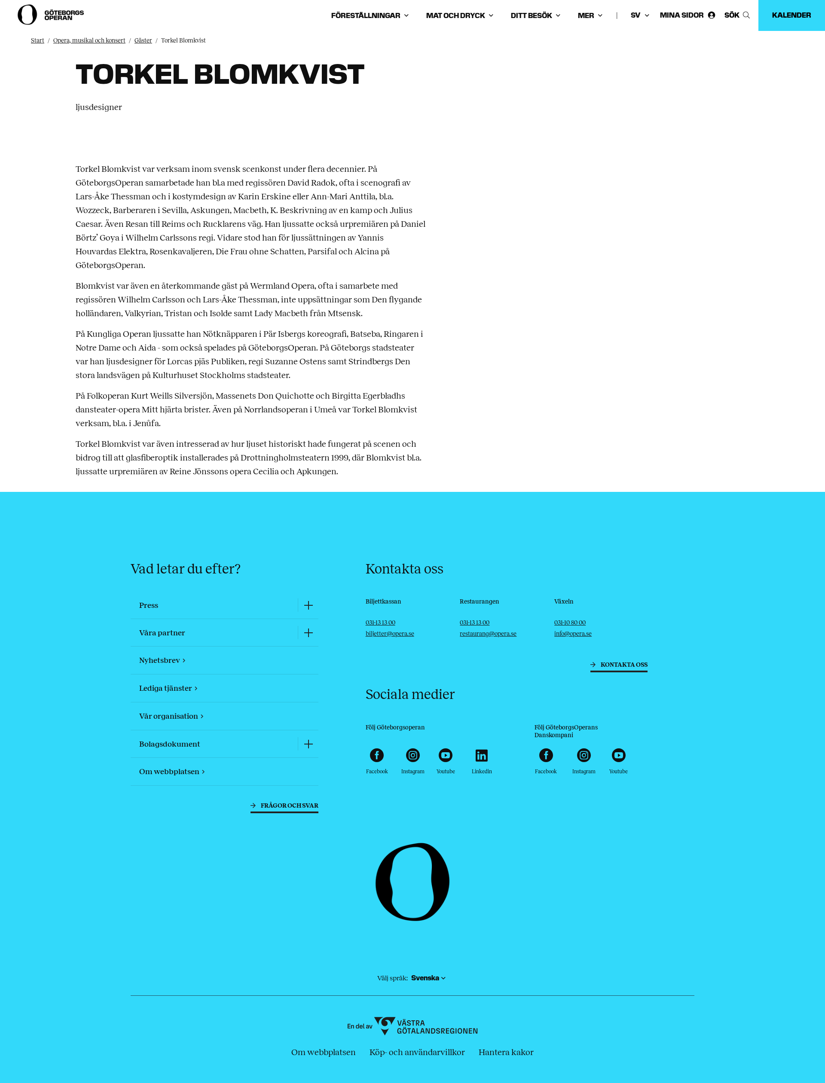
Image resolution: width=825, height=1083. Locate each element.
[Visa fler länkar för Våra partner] (308, 632)
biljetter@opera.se (390, 634)
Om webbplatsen (323, 1052)
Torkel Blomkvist (183, 40)
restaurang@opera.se (488, 634)
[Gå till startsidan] (51, 14)
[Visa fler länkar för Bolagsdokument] (308, 743)
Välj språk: (392, 978)
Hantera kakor (506, 1052)
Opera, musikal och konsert (89, 40)
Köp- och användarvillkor (417, 1052)
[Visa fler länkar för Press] (308, 605)
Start (37, 40)
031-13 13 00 (380, 622)
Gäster (143, 40)
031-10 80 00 (570, 622)
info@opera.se (573, 634)
